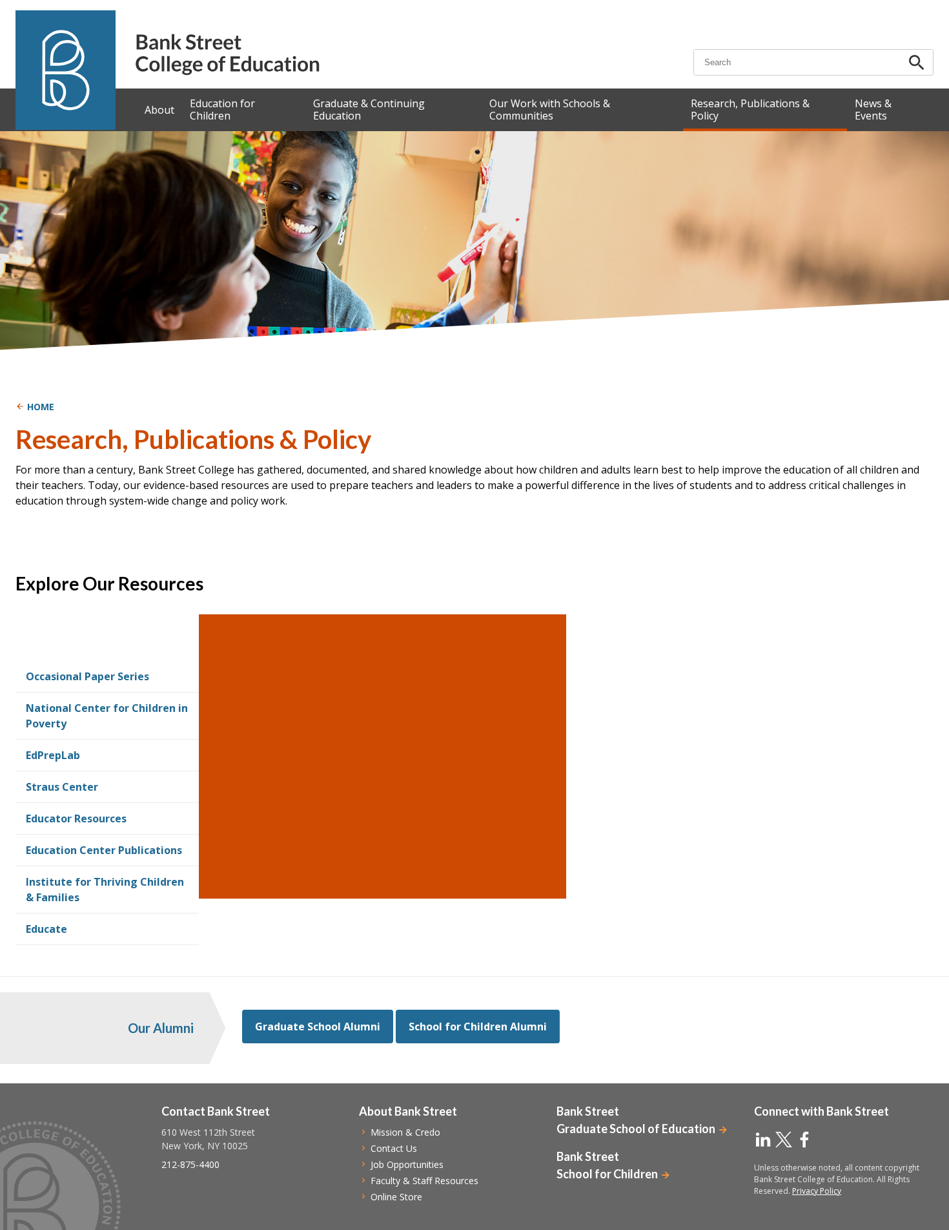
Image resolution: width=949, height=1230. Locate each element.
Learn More (272, 765)
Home (40, 407)
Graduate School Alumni (317, 1026)
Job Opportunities (407, 1164)
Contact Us (394, 1148)
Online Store (396, 1197)
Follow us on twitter (784, 1140)
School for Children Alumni (478, 1026)
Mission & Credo (405, 1132)
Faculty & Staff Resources (424, 1180)
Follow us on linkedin (763, 1140)
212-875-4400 (190, 1164)
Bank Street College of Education (227, 55)
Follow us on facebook (804, 1140)
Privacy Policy (816, 1190)
